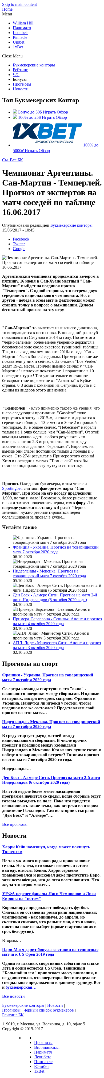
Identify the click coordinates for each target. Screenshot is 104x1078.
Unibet (18, 42)
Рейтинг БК (13, 1015)
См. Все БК (12, 160)
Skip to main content (19, 4)
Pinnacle (20, 37)
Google (19, 248)
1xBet (18, 47)
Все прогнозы (14, 824)
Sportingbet (12, 488)
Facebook (21, 239)
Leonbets (20, 32)
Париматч (22, 28)
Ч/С (16, 74)
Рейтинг (20, 70)
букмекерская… (21, 987)
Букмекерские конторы (34, 65)
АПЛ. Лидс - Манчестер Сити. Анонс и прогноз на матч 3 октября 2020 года (57, 645)
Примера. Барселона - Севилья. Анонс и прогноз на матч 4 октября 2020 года (57, 621)
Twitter (19, 244)
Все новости (13, 996)
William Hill (23, 23)
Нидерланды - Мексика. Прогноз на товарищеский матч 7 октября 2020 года (49, 573)
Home (7, 9)
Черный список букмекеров (48, 1010)
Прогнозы (22, 84)
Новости (21, 89)
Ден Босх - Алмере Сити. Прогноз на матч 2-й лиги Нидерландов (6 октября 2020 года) (55, 597)
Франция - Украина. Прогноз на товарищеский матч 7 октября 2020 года (56, 549)
